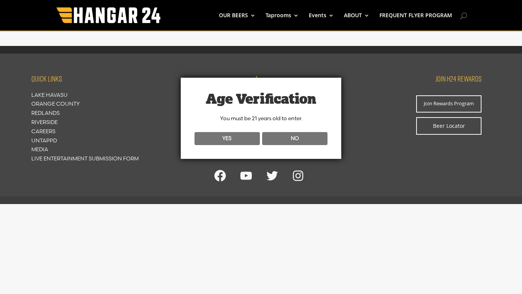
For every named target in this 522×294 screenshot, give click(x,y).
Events (317, 16)
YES (227, 138)
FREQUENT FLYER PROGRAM (415, 16)
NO (295, 138)
